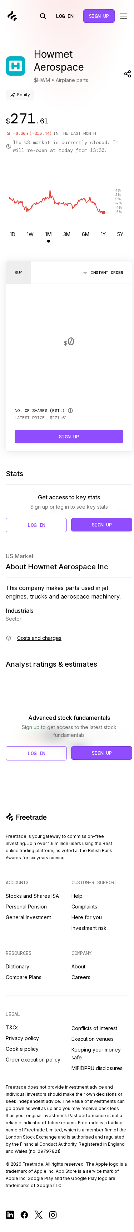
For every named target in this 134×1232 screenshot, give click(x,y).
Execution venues (92, 1039)
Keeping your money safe (96, 1053)
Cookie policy (22, 1049)
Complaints (84, 906)
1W (30, 234)
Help (77, 896)
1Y (103, 234)
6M (85, 234)
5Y (120, 234)
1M (48, 234)
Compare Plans (23, 977)
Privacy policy (22, 1038)
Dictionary (17, 966)
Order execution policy (33, 1060)
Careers (80, 977)
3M (66, 234)
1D (12, 234)
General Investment (28, 917)
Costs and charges (39, 638)
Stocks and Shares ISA (32, 896)
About (78, 966)
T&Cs (12, 1027)
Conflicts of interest (94, 1028)
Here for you (86, 917)
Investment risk (88, 928)
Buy (18, 272)
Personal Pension (26, 906)
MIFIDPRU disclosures (97, 1068)
